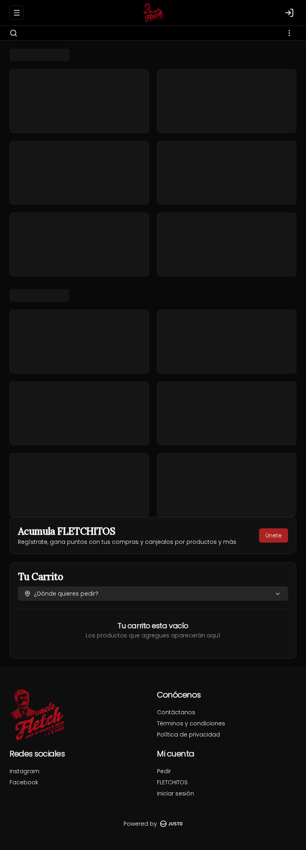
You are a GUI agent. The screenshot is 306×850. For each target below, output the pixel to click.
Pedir (164, 771)
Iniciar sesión (175, 793)
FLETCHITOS (172, 782)
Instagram (24, 771)
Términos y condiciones (191, 723)
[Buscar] (14, 33)
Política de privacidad (188, 735)
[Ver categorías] (289, 33)
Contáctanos (176, 712)
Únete (273, 535)
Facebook (24, 782)
